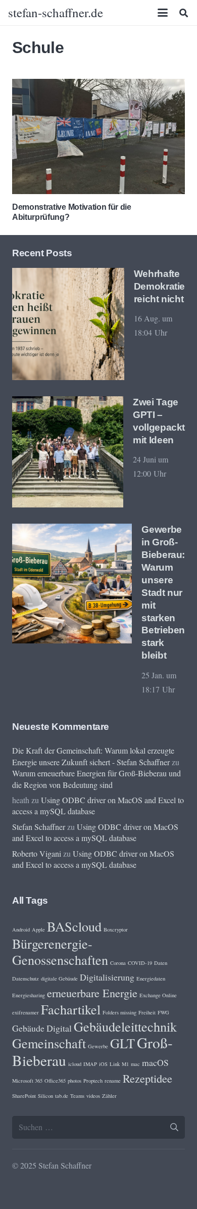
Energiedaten (150, 978)
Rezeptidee (147, 1078)
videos (93, 1095)
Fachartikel (71, 1009)
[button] (163, 13)
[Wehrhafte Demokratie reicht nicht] (68, 324)
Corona (118, 962)
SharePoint (24, 1095)
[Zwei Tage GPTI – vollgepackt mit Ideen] (67, 451)
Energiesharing (28, 995)
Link (115, 1063)
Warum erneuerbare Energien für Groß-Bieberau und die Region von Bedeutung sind (96, 778)
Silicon (45, 1095)
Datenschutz (25, 978)
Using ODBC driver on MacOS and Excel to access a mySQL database (95, 832)
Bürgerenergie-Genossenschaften (60, 951)
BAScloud (74, 926)
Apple (38, 929)
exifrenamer (25, 1012)
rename (113, 1080)
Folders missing (119, 1012)
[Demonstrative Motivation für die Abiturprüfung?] (98, 136)
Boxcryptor (116, 929)
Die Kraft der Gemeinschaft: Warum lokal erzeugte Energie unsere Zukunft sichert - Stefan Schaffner (93, 756)
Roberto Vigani (36, 853)
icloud (74, 1063)
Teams (77, 1095)
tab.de (61, 1095)
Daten (160, 962)
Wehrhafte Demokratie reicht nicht (159, 286)
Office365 (55, 1080)
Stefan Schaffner (38, 826)
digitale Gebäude (59, 978)
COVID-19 (140, 962)
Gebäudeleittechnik (125, 1026)
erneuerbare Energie (92, 992)
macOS (155, 1062)
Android (21, 929)
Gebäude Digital (42, 1028)
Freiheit (147, 1012)
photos (74, 1080)
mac (135, 1063)
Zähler (109, 1095)
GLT (122, 1043)
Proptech (93, 1080)
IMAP (90, 1063)
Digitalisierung (107, 977)
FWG (163, 1012)
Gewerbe (98, 1046)
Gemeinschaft (49, 1043)
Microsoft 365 (27, 1080)
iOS (103, 1063)
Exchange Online (158, 995)
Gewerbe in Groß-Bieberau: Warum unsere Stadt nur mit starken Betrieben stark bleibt (163, 592)
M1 (125, 1063)
